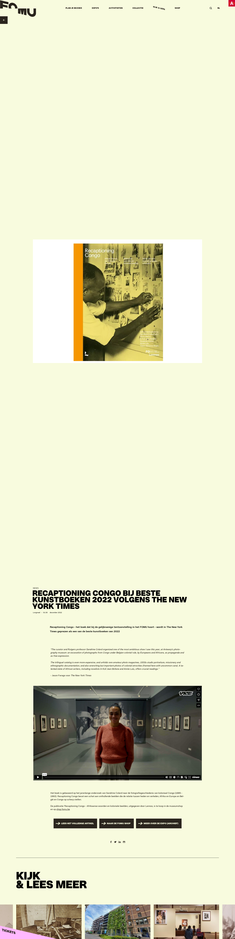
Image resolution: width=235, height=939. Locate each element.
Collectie (137, 8)
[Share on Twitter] (115, 842)
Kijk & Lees (159, 8)
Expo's (95, 8)
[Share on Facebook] (111, 842)
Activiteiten (116, 8)
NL (218, 8)
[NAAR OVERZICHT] (4, 20)
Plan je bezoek (74, 8)
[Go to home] (18, 8)
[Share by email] (124, 842)
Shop (177, 8)
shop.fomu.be (63, 809)
